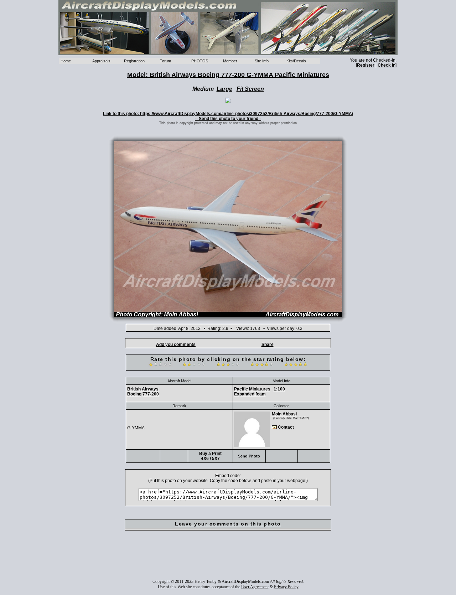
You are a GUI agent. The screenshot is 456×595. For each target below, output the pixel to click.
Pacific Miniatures (252, 389)
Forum (165, 61)
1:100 (279, 389)
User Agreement (255, 586)
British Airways (143, 389)
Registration (134, 61)
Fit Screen (250, 89)
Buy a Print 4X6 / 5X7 (210, 456)
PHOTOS (199, 61)
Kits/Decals (296, 61)
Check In (386, 65)
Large (224, 89)
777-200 (150, 394)
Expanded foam (250, 394)
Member (230, 61)
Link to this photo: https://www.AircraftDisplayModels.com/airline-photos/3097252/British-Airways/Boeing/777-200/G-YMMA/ (228, 113)
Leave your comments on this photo (228, 524)
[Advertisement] (228, 560)
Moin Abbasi (284, 414)
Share (267, 344)
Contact (286, 427)
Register (365, 65)
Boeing (134, 394)
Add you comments (176, 344)
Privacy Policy (286, 586)
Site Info (262, 61)
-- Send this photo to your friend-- (228, 118)
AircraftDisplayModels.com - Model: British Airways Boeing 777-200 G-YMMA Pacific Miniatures (228, 27)
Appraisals (101, 61)
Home (66, 61)
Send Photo (249, 456)
